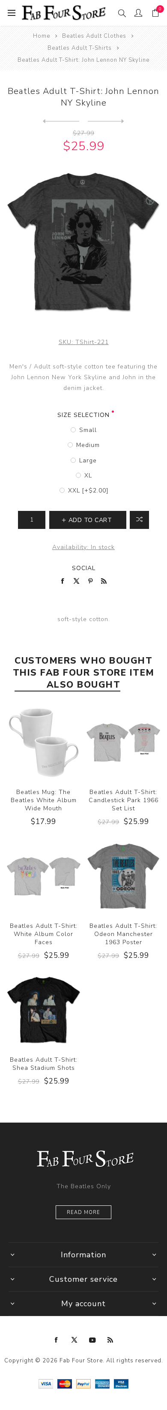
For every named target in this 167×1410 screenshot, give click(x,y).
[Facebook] (56, 1340)
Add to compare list (139, 520)
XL (88, 475)
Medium (88, 445)
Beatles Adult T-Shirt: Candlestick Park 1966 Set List (123, 800)
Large (88, 460)
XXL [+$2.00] (88, 490)
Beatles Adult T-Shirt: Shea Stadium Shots (44, 1064)
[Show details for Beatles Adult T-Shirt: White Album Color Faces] (44, 876)
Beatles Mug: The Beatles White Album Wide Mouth (44, 800)
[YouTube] (92, 1340)
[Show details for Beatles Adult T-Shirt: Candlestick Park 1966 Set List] (123, 742)
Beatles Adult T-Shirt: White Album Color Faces (44, 934)
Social (83, 568)
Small (88, 430)
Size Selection (83, 415)
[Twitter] (74, 1340)
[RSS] (110, 1340)
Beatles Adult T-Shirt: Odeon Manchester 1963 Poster (123, 934)
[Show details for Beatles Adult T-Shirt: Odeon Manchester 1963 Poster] (123, 876)
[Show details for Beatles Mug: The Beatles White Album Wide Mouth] (44, 742)
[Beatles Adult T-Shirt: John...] (61, 121)
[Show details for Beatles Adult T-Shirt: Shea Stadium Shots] (44, 1010)
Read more (83, 1212)
